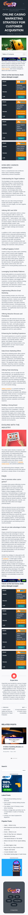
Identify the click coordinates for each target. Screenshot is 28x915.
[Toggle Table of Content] (23, 54)
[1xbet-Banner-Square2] (14, 783)
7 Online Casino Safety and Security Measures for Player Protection (7, 711)
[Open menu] (23, 4)
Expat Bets (11, 33)
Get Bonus (21, 97)
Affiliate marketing (6, 388)
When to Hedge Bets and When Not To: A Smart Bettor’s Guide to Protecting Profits (14, 811)
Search (24, 770)
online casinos (5, 68)
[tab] (11, 758)
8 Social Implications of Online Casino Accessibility (20, 710)
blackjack (5, 558)
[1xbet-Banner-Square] (14, 867)
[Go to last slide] (4, 742)
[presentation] (14, 735)
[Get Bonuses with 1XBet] (14, 60)
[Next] (24, 742)
